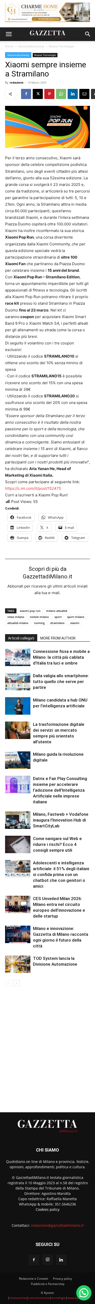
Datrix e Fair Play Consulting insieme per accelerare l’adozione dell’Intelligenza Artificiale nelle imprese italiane (60, 790)
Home (9, 46)
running (39, 623)
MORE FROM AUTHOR (57, 638)
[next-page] (16, 983)
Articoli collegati (21, 638)
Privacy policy (62, 1278)
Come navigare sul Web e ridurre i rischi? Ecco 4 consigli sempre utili (57, 844)
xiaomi (74, 623)
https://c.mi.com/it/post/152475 (33, 488)
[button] (9, 34)
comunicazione (38, 1298)
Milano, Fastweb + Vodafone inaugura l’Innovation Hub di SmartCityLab (60, 820)
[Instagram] (48, 1260)
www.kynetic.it (78, 1298)
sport (58, 617)
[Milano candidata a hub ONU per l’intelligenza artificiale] (17, 706)
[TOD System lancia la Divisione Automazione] (17, 964)
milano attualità (56, 611)
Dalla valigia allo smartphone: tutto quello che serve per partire (61, 681)
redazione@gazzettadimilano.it (57, 1225)
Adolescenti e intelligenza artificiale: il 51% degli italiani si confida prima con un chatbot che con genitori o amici (61, 874)
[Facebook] (26, 94)
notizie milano (39, 617)
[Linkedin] (73, 94)
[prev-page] (8, 983)
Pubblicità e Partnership (47, 1284)
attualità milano (17, 623)
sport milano (75, 617)
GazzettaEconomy (31, 46)
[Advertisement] (47, 1047)
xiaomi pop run (30, 611)
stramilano (57, 623)
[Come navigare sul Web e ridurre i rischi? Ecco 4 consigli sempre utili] (17, 844)
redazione (17, 82)
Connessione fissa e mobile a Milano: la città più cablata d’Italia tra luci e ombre (61, 657)
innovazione (17, 1298)
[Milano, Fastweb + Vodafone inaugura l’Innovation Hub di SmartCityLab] (17, 820)
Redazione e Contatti (33, 1278)
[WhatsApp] (61, 94)
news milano (15, 617)
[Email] (84, 94)
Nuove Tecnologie (61, 46)
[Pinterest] (49, 94)
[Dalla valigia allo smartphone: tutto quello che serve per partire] (17, 681)
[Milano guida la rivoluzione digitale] (17, 760)
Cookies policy (48, 1209)
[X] (38, 94)
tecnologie (58, 1298)
